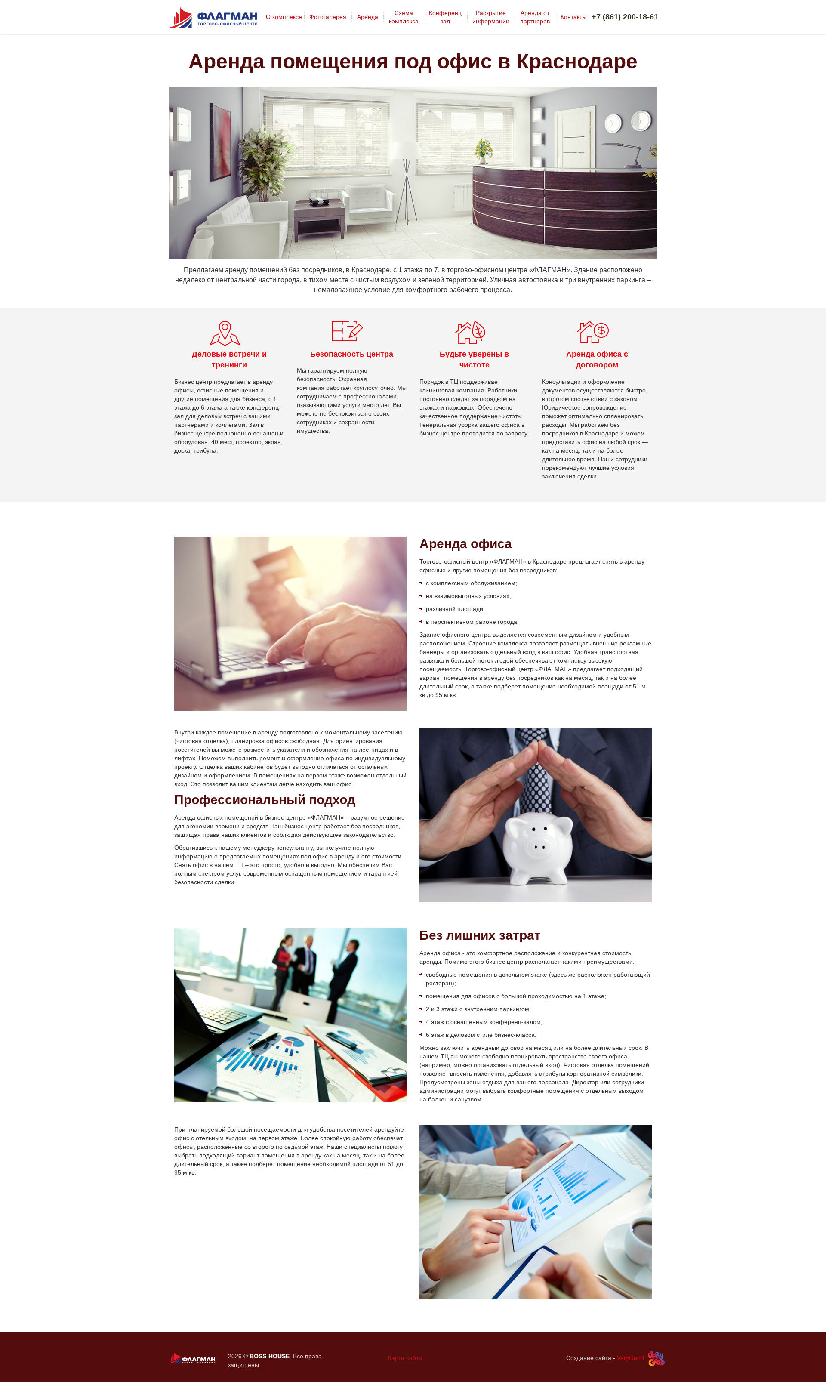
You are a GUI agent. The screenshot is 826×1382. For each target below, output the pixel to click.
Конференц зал (445, 16)
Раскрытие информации (490, 16)
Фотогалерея (327, 16)
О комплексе (284, 16)
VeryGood (630, 1357)
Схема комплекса (404, 16)
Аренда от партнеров (535, 16)
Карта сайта (405, 1357)
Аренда (367, 16)
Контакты (573, 16)
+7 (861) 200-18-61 (625, 16)
